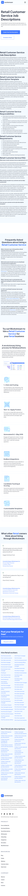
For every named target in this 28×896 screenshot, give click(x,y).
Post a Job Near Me (5, 825)
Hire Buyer (3, 672)
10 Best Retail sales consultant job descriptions (19, 761)
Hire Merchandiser (5, 699)
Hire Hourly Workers (5, 828)
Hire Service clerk (19, 698)
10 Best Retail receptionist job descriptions (5, 750)
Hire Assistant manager (6, 666)
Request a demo (8, 642)
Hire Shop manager (19, 704)
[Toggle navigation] (25, 2)
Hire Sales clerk (18, 689)
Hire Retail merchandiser (21, 672)
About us (3, 876)
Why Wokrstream (5, 845)
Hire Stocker (18, 713)
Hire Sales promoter (19, 691)
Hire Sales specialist (19, 693)
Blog (2, 855)
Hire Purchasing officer (20, 662)
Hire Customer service (6, 658)
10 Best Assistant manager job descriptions (5, 741)
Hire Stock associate (20, 709)
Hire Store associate (6, 655)
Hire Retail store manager (21, 682)
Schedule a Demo (7, 37)
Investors (3, 885)
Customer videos (5, 864)
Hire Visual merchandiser (21, 720)
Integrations (3, 839)
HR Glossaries (4, 834)
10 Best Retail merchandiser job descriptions (19, 752)
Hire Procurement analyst (7, 713)
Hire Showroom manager (21, 707)
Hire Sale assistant (19, 684)
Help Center (3, 867)
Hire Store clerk (18, 715)
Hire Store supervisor (20, 718)
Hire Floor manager (5, 685)
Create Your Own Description (10, 32)
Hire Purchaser (18, 658)
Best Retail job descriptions (13, 729)
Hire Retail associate (20, 668)
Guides (2, 858)
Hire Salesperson (19, 696)
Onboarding (3, 836)
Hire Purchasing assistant (21, 660)
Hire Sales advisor (19, 687)
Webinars (3, 861)
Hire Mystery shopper (6, 705)
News (2, 882)
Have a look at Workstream (12, 298)
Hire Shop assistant (19, 702)
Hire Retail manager (19, 670)
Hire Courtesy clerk (5, 677)
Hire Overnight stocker (6, 707)
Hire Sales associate (6, 660)
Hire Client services (5, 675)
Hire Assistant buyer (6, 664)
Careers (2, 879)
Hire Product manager (20, 655)
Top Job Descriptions (5, 831)
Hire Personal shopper (6, 711)
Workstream (4, 271)
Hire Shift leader (18, 700)
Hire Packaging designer (7, 709)
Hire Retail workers (9, 652)
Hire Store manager (5, 662)
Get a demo (3, 842)
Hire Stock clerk (18, 711)
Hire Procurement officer (7, 719)
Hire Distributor (4, 679)
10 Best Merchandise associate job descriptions (6, 778)
